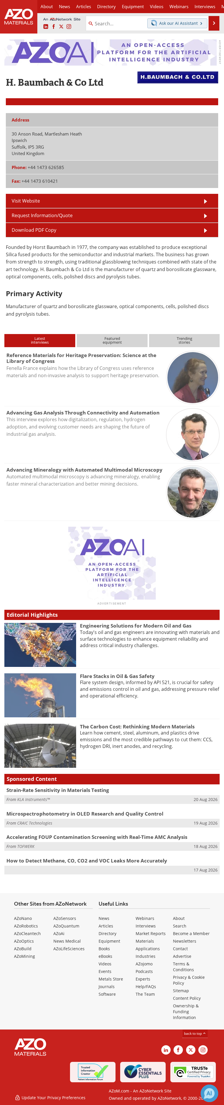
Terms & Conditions (183, 966)
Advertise (182, 956)
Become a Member (191, 933)
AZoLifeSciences (69, 948)
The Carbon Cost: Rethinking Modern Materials (137, 726)
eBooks (105, 956)
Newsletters (184, 941)
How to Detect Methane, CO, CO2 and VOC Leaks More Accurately (86, 860)
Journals (107, 986)
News (104, 918)
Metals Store (111, 979)
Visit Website (26, 201)
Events (105, 971)
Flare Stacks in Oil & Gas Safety (117, 676)
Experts (143, 979)
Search (179, 926)
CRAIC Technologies (34, 823)
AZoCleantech (27, 933)
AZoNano (23, 918)
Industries (145, 956)
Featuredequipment (112, 340)
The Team (145, 994)
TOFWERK (25, 846)
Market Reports (151, 933)
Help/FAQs (146, 986)
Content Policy (187, 998)
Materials (145, 941)
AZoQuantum (66, 926)
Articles (106, 926)
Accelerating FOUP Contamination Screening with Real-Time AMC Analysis (96, 837)
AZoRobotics (26, 926)
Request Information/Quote (42, 215)
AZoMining (24, 956)
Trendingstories (184, 340)
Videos (105, 964)
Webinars (145, 918)
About (179, 918)
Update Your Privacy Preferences (52, 1097)
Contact (180, 948)
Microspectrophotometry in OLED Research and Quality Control (84, 813)
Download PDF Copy (34, 230)
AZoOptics (24, 941)
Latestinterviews (40, 340)
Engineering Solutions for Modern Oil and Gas (135, 625)
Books (104, 948)
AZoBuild (23, 948)
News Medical (67, 941)
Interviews (146, 926)
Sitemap (181, 990)
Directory (106, 6)
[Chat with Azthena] (209, 1093)
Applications (148, 948)
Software (107, 994)
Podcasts (144, 971)
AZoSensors (64, 918)
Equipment (109, 941)
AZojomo (144, 964)
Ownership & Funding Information (186, 1011)
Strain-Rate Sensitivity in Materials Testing (57, 790)
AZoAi (58, 933)
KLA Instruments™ (33, 799)
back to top (193, 1033)
